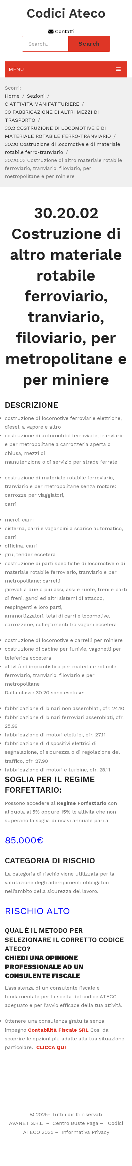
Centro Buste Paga (75, 1123)
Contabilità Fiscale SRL (58, 1030)
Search (89, 43)
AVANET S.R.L (27, 1123)
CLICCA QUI (51, 1047)
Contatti (64, 31)
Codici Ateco (66, 13)
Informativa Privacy (84, 1132)
